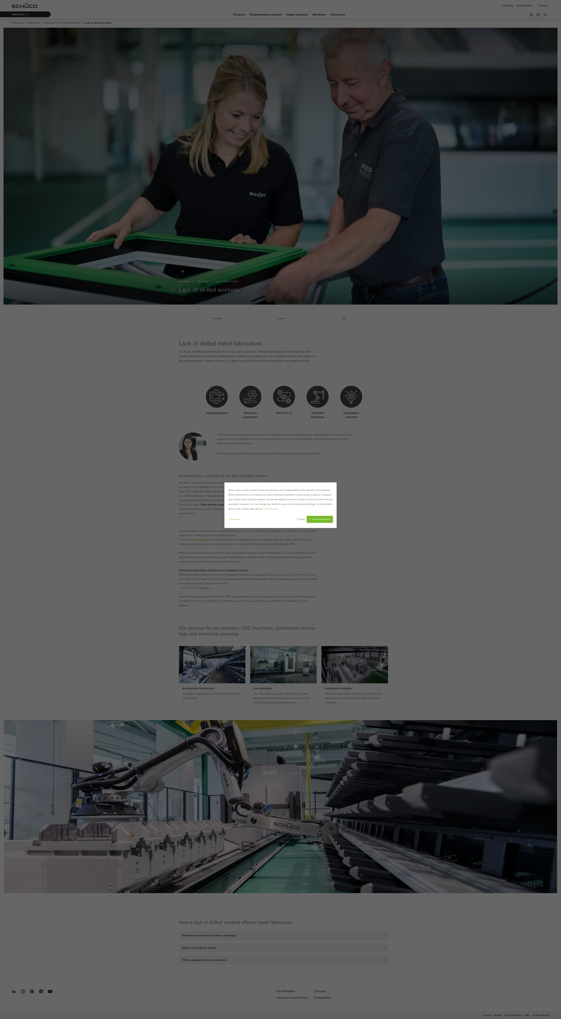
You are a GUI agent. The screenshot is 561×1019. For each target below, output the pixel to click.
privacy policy (271, 509)
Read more (235, 519)
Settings (301, 519)
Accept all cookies (321, 519)
